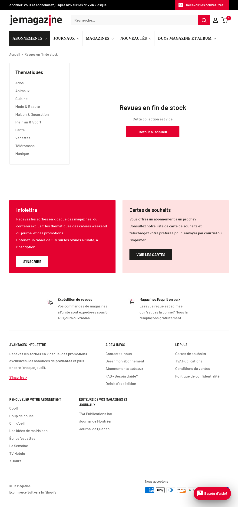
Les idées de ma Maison (28, 430)
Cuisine (21, 98)
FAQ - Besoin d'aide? (122, 376)
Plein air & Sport (28, 122)
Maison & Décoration (32, 114)
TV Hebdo (17, 453)
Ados (19, 83)
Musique (22, 153)
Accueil (14, 54)
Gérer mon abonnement (125, 361)
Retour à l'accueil (153, 131)
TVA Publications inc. (96, 413)
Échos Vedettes (22, 438)
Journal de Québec (94, 428)
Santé (20, 130)
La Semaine (18, 445)
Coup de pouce (21, 415)
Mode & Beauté (27, 106)
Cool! (13, 408)
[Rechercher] (204, 20)
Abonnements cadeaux (124, 368)
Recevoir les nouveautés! (205, 5)
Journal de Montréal (95, 421)
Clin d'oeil (17, 423)
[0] (225, 20)
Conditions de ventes (192, 368)
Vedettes (22, 138)
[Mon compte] (215, 20)
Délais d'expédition (121, 383)
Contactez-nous (119, 353)
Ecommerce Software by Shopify (32, 492)
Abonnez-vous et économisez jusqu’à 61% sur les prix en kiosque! (58, 5)
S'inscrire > (18, 377)
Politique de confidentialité (197, 376)
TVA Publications (188, 361)
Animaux (22, 90)
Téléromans (25, 145)
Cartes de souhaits (190, 353)
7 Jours (15, 461)
